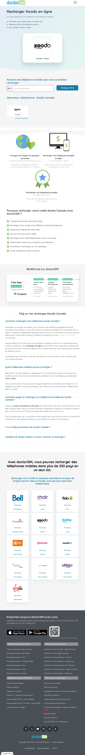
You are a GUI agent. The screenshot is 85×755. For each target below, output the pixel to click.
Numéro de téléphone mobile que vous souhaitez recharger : (37, 81)
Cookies (55, 748)
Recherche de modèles (15, 683)
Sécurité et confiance (51, 695)
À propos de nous (50, 718)
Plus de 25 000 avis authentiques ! (56, 722)
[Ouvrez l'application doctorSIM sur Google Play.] (37, 632)
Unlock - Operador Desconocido (20, 695)
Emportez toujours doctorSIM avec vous (32, 617)
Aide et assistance (50, 687)
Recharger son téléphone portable (41, 192)
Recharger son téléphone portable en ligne (58, 157)
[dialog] (7, 753)
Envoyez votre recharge (67, 88)
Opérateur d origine (14, 691)
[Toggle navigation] (75, 3)
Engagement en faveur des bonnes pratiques (60, 691)
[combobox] (10, 88)
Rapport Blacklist (13, 687)
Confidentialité (29, 748)
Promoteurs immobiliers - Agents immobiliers (60, 708)
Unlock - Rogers (16, 707)
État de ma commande (52, 683)
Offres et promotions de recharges (20, 649)
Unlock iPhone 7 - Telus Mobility (20, 699)
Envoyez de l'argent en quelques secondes (24, 157)
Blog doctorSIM (49, 714)
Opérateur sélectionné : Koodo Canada (30, 97)
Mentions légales (43, 748)
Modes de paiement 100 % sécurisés (57, 699)
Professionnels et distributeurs (55, 703)
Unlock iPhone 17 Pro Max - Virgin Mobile (23, 703)
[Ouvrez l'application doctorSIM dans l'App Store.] (16, 632)
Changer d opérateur (22, 118)
